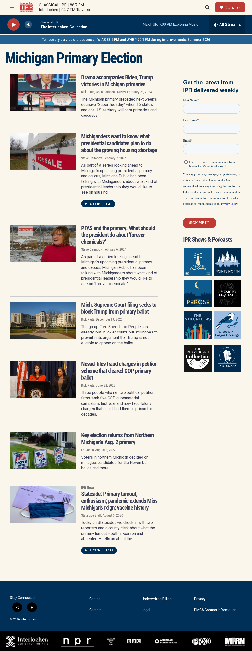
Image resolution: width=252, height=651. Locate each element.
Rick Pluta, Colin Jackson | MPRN (103, 92)
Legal (146, 610)
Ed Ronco (87, 450)
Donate (232, 7)
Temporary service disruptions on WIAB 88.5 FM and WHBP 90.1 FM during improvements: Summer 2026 (126, 40)
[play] (13, 25)
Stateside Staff (91, 515)
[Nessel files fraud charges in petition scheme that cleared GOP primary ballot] (43, 379)
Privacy (199, 599)
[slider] (36, 24)
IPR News (87, 488)
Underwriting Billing (157, 599)
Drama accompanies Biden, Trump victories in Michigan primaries (117, 81)
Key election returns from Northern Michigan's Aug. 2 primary (117, 439)
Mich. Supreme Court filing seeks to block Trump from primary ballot (118, 308)
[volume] (28, 24)
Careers (95, 610)
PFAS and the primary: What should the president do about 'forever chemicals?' (118, 235)
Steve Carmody (91, 158)
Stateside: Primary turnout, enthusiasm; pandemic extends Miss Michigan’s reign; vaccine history (119, 501)
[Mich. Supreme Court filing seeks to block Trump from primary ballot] (43, 320)
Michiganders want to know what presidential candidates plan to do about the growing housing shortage (119, 143)
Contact (95, 599)
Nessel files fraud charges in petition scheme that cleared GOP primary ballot (119, 371)
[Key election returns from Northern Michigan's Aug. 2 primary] (43, 450)
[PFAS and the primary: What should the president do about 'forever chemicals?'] (43, 243)
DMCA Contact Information (215, 610)
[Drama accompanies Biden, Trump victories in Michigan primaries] (43, 92)
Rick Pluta (87, 319)
